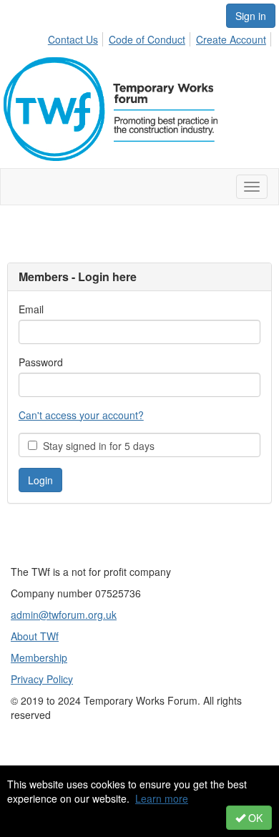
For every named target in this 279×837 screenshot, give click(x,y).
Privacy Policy (42, 679)
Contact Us (73, 39)
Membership (39, 657)
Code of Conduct (147, 39)
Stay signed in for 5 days (96, 446)
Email (31, 309)
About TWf (35, 636)
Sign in (250, 16)
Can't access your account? (81, 415)
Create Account (231, 39)
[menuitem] (76, 37)
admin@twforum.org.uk (64, 614)
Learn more (161, 798)
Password (41, 362)
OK (254, 818)
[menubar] (160, 37)
